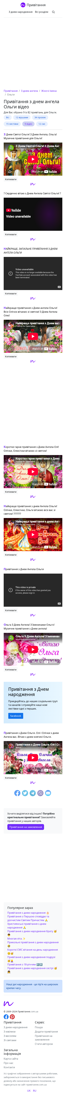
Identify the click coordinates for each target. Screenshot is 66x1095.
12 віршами (22, 117)
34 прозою (40, 117)
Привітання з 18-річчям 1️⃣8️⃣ (25, 964)
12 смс (42, 123)
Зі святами (10, 1040)
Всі (7, 117)
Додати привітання (46, 1031)
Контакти (9, 1067)
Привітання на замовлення (25, 827)
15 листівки (12, 123)
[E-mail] (48, 793)
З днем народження (21, 12)
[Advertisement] (33, 54)
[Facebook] (17, 793)
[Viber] (40, 793)
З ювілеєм (10, 1031)
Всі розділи (41, 12)
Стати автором (44, 1044)
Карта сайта (11, 1058)
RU (34, 1090)
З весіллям (10, 1036)
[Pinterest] (12, 1016)
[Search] (53, 12)
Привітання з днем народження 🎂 (28, 912)
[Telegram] (33, 793)
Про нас (8, 1063)
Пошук (39, 1027)
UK (29, 1090)
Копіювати (10, 179)
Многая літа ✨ (16, 938)
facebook (15, 716)
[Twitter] (25, 793)
